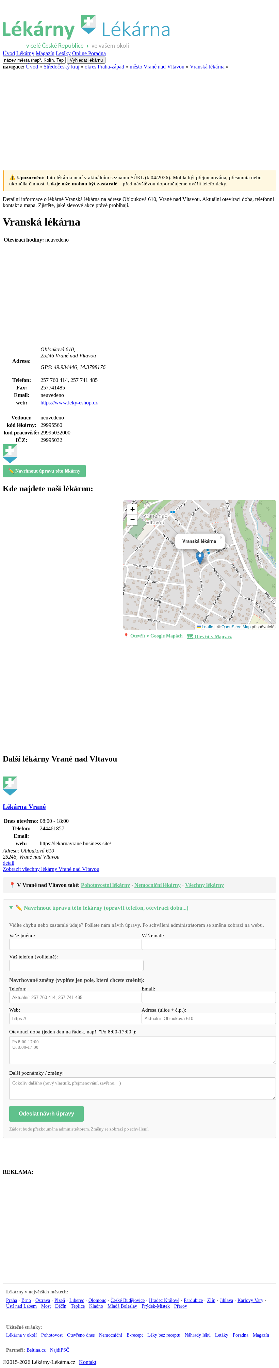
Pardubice (193, 1300)
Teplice (78, 1306)
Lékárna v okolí (21, 1335)
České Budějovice (128, 1300)
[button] (200, 558)
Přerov (180, 1306)
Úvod (9, 53)
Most (46, 1306)
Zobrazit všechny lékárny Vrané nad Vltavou (51, 869)
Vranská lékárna (207, 67)
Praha (11, 1300)
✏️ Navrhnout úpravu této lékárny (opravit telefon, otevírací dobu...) (101, 908)
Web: (14, 1010)
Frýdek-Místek (156, 1306)
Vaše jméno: (22, 935)
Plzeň (59, 1300)
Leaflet (207, 626)
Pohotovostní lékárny (105, 885)
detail (8, 863)
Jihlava (226, 1300)
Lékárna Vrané (24, 806)
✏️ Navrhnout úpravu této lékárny (44, 471)
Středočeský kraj (61, 67)
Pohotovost (52, 1335)
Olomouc (97, 1300)
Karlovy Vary (250, 1300)
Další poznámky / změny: (36, 1073)
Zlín (211, 1300)
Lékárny (25, 53)
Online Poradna (89, 53)
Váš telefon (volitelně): (33, 956)
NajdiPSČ (59, 1350)
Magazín (45, 53)
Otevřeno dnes (81, 1335)
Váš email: (153, 935)
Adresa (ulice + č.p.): (164, 1010)
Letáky (63, 53)
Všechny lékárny (204, 885)
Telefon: (18, 989)
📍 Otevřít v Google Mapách (153, 636)
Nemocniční (110, 1335)
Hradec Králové (164, 1300)
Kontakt (87, 1362)
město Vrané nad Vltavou (157, 67)
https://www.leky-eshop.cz (69, 402)
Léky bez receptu (163, 1335)
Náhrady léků (198, 1335)
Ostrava (42, 1300)
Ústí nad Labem (21, 1306)
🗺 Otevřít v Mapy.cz (209, 636)
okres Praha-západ (104, 67)
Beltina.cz (36, 1350)
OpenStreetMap (236, 626)
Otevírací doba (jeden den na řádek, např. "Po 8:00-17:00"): (72, 1031)
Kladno (96, 1306)
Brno (26, 1300)
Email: (148, 989)
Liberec (76, 1300)
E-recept (135, 1335)
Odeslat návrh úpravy (46, 1114)
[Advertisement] (139, 117)
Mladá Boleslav (122, 1306)
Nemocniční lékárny (157, 885)
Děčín (60, 1306)
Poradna (240, 1335)
